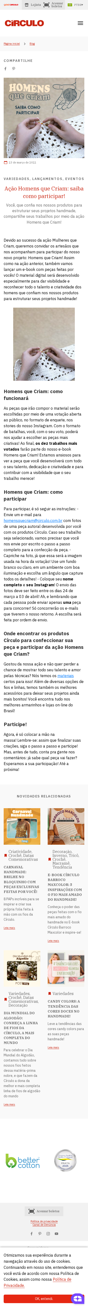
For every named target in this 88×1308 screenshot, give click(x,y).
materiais (65, 675)
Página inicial (12, 43)
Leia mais (9, 928)
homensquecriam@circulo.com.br (33, 520)
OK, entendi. (44, 1299)
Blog (32, 43)
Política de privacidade (44, 1221)
